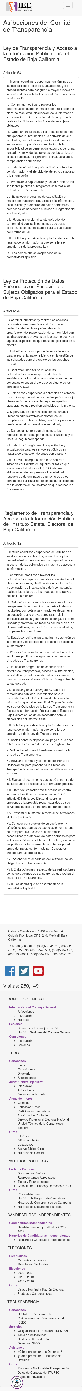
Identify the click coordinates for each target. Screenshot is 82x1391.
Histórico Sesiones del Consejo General (44, 1032)
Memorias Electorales (32, 1260)
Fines (21, 1065)
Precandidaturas (29, 1194)
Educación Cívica (29, 1107)
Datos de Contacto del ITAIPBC (38, 1372)
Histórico (23, 1020)
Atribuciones (26, 1011)
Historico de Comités (31, 1153)
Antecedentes (27, 1077)
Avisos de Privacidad (31, 1377)
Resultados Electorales (33, 1264)
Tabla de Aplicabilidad (32, 1335)
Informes (23, 1136)
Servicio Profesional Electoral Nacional (43, 1119)
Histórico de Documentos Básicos (40, 1206)
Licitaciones (25, 1144)
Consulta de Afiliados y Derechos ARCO (44, 1186)
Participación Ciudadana (34, 1111)
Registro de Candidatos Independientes (44, 1239)
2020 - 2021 (26, 1272)
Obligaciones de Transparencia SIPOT (43, 1331)
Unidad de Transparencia (34, 1314)
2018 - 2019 (26, 1277)
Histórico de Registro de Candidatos (42, 1198)
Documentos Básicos (32, 1173)
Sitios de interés (28, 1140)
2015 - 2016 (26, 1281)
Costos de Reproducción (34, 1339)
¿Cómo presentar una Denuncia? (40, 1351)
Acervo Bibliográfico (31, 1148)
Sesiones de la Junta (31, 1094)
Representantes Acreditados (37, 1177)
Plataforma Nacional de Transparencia (43, 1368)
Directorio (24, 1073)
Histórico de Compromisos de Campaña (44, 1202)
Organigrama (26, 1069)
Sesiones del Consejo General (38, 1028)
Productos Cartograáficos (35, 1293)
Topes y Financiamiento (33, 1181)
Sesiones (24, 1045)
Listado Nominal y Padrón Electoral (41, 1289)
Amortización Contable (33, 1115)
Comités (23, 1102)
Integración (25, 1015)
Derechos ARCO (29, 1343)
